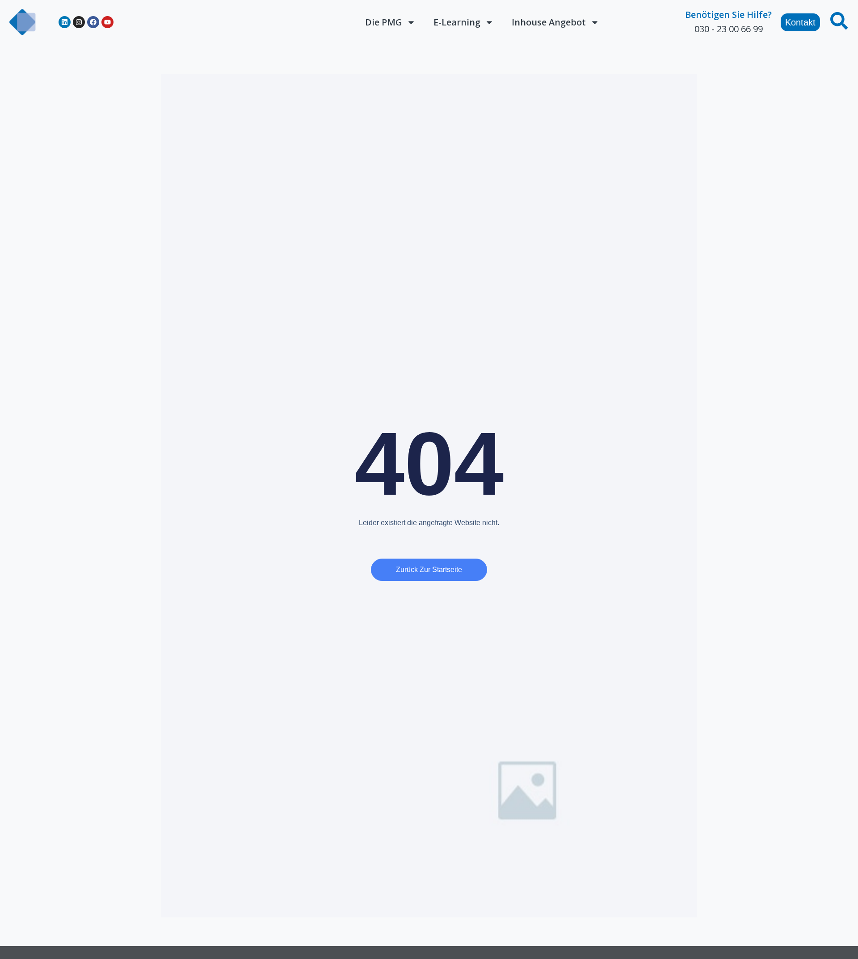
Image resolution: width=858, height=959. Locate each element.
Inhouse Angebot (549, 22)
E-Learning (456, 22)
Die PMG (383, 22)
